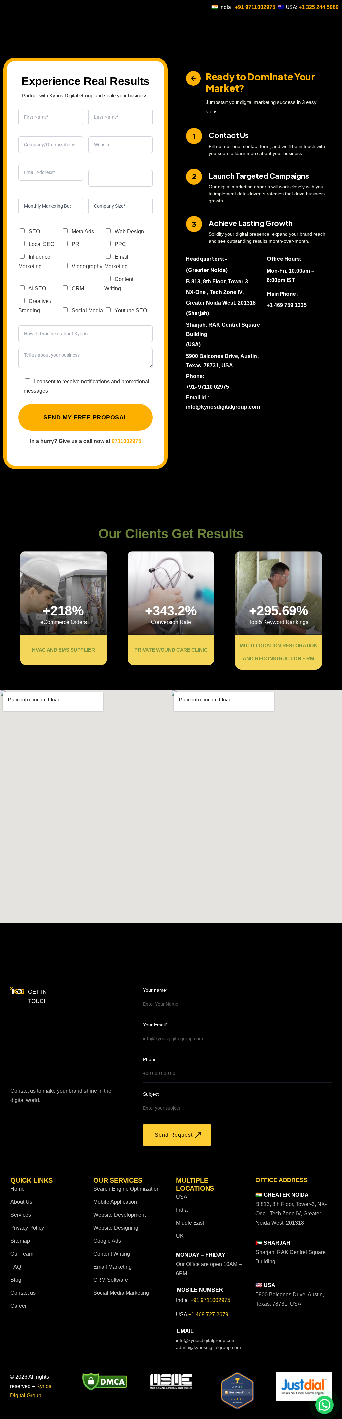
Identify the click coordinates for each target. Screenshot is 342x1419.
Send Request (174, 1135)
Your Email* (155, 1024)
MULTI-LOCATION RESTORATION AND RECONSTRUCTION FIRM (279, 652)
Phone (150, 1059)
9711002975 (126, 441)
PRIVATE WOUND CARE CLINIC (170, 650)
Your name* (155, 990)
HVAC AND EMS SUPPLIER (63, 650)
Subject (151, 1094)
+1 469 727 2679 (208, 1314)
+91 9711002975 (255, 7)
